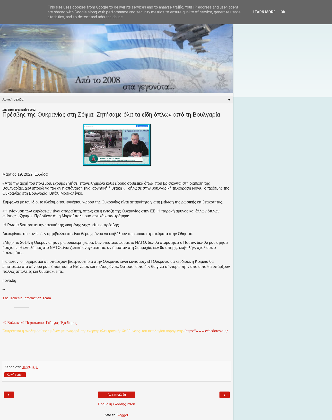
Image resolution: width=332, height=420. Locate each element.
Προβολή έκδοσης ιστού (116, 404)
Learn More (264, 12)
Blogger (122, 415)
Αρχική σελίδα (117, 394)
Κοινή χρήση (15, 374)
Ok (282, 12)
